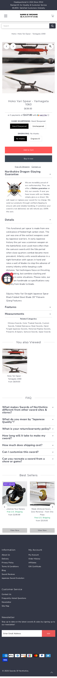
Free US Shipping (22, 167)
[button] (28, 115)
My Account (33, 555)
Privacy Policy (8, 562)
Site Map (5, 606)
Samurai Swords (31, 332)
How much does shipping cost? (22, 445)
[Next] (13, 46)
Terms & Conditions (10, 566)
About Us (6, 555)
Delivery (5, 558)
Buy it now (28, 158)
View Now (14, 530)
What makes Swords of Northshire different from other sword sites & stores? (25, 409)
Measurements (14, 314)
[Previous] (7, 46)
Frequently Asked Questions (14, 598)
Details (9, 220)
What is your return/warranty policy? (26, 429)
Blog (4, 570)
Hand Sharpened (19, 126)
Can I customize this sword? (20, 452)
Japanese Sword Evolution (13, 578)
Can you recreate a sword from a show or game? (23, 460)
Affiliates (32, 562)
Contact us (36, 167)
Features (10, 307)
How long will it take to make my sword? (23, 437)
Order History (34, 558)
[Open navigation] (8, 16)
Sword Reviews (8, 574)
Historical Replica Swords (39, 329)
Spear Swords (45, 332)
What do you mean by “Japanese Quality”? (23, 420)
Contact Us (6, 594)
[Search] (52, 25)
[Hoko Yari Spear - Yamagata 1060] (14, 360)
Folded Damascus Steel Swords (29, 326)
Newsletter (6, 602)
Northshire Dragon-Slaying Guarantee (23, 173)
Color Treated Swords (32, 323)
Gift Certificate (34, 566)
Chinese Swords (15, 323)
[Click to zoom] (50, 46)
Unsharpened (38, 126)
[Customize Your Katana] (14, 493)
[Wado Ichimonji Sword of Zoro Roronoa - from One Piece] (42, 493)
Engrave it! (35, 138)
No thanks (20, 138)
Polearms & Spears (14, 332)
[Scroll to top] (51, 672)
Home (14, 34)
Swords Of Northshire (18, 671)
